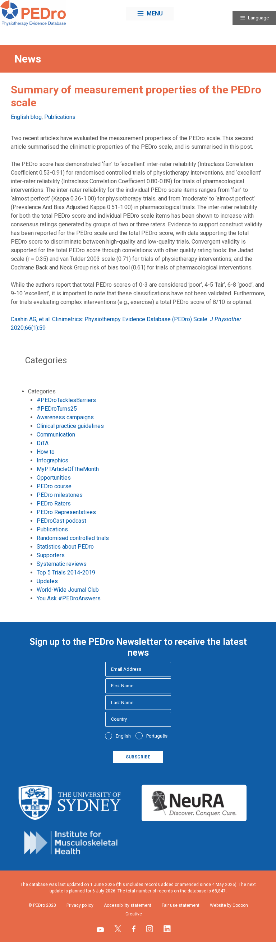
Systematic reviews (62, 563)
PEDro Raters (54, 503)
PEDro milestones (60, 494)
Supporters (51, 555)
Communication (56, 434)
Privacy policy (79, 905)
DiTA (43, 443)
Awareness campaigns (65, 417)
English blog (26, 117)
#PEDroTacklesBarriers (66, 400)
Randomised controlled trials (73, 538)
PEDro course (54, 486)
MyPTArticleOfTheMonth (68, 469)
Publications (59, 117)
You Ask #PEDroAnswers (69, 598)
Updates (47, 581)
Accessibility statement (127, 905)
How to (46, 451)
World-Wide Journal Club (68, 589)
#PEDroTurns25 (57, 408)
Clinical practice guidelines (70, 425)
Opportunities (54, 477)
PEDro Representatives (66, 512)
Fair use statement (180, 905)
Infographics (52, 460)
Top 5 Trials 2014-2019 (66, 572)
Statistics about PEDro (65, 546)
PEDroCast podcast (61, 520)
